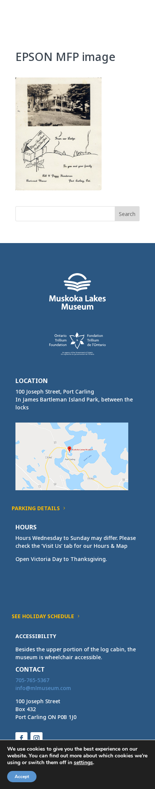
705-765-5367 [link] (32, 680)
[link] (29, 14)
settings (83, 762)
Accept (22, 777)
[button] (134, 19)
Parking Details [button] (36, 508)
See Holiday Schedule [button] (43, 616)
